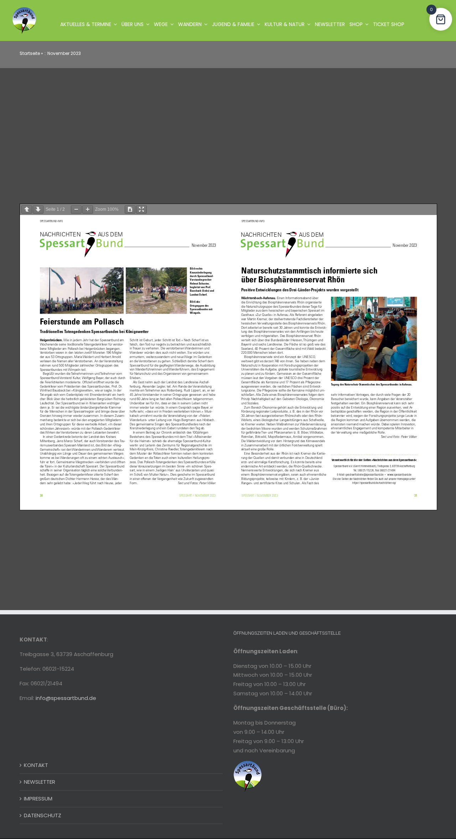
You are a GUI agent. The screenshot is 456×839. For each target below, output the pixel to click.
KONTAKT (36, 765)
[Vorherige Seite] (26, 209)
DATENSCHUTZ (42, 815)
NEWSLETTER (39, 782)
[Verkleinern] (76, 209)
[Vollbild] (141, 209)
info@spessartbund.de (66, 698)
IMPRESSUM (38, 798)
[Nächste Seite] (38, 209)
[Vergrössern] (87, 209)
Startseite (30, 53)
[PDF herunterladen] (130, 209)
